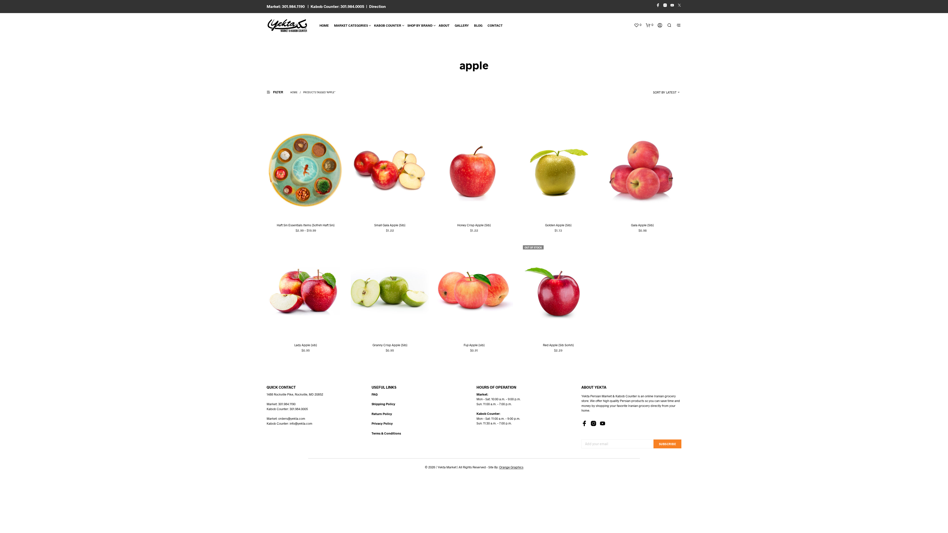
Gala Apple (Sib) (642, 225)
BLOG (478, 25)
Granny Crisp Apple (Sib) (390, 345)
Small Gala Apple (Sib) (389, 225)
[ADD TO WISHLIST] (305, 209)
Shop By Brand (420, 25)
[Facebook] (584, 423)
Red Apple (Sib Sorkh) (558, 345)
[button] (637, 24)
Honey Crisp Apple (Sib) (474, 225)
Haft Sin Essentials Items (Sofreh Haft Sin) (306, 225)
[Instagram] (593, 423)
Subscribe (667, 444)
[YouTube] (603, 423)
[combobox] (658, 92)
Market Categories (351, 25)
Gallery (462, 25)
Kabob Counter (387, 25)
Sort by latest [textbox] (664, 92)
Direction (377, 6)
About (444, 25)
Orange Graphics (511, 467)
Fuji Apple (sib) (474, 345)
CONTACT (495, 25)
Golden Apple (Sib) (558, 225)
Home (324, 25)
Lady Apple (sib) (305, 345)
